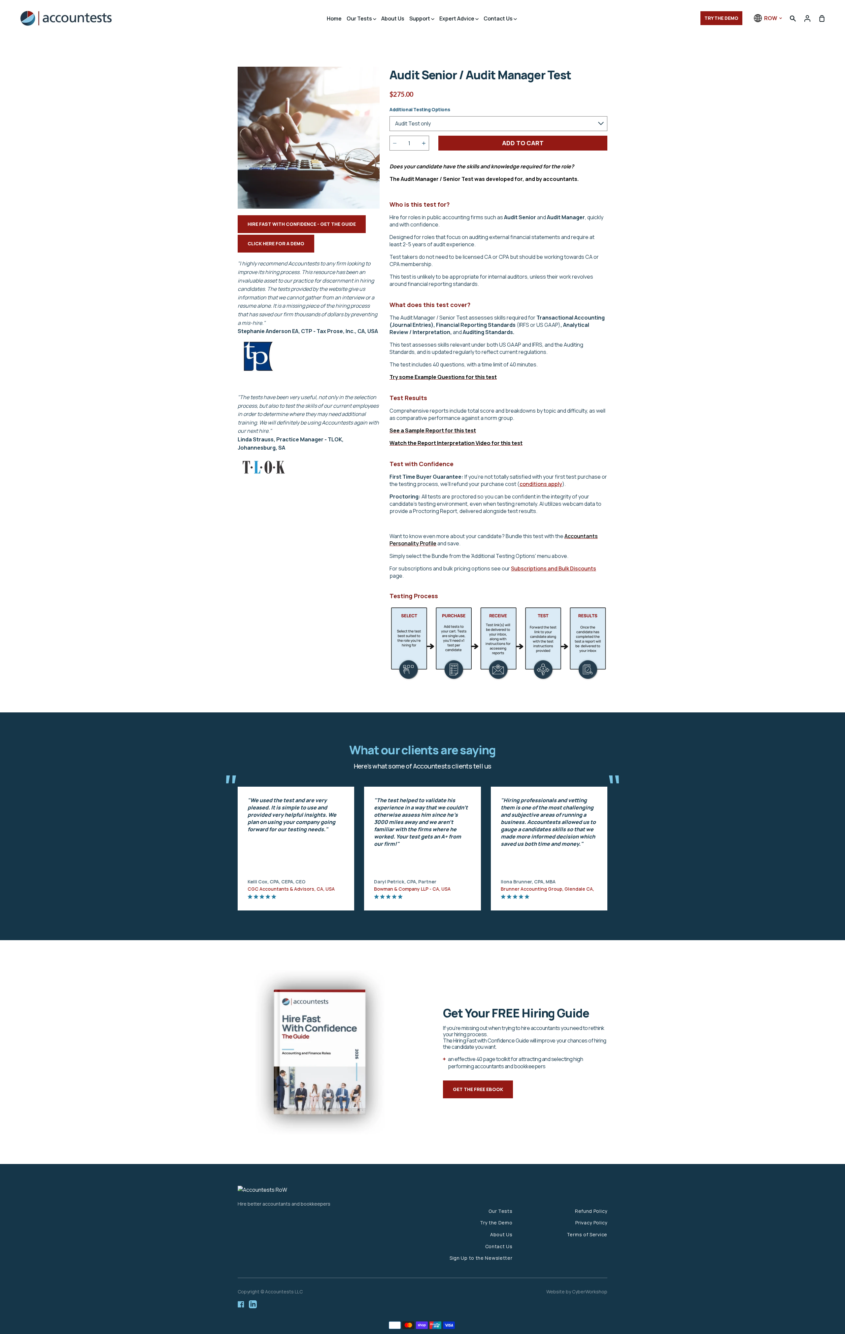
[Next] (620, 842)
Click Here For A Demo (276, 243)
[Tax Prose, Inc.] (258, 375)
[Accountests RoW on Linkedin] (253, 1304)
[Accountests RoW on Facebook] (241, 1304)
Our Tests (360, 18)
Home (334, 18)
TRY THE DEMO (721, 18)
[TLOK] (264, 474)
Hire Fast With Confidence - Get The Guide (302, 224)
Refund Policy (591, 1211)
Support (420, 18)
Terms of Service (587, 1234)
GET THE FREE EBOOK (478, 1089)
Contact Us (499, 18)
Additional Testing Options (419, 109)
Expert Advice (457, 18)
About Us (392, 18)
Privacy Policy (591, 1222)
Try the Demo (496, 1222)
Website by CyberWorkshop (576, 1291)
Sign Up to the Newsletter (481, 1258)
